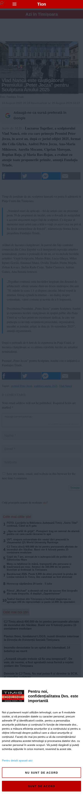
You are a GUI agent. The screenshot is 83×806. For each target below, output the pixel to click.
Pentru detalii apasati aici (17, 760)
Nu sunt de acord (41, 772)
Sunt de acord (41, 786)
